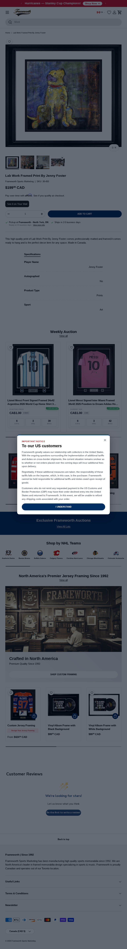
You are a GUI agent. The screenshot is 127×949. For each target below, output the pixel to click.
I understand (63, 507)
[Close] (105, 440)
